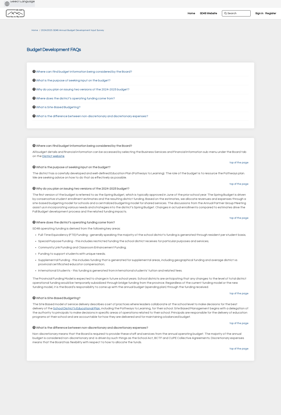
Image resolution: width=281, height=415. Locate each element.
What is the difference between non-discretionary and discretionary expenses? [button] (92, 116)
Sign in (259, 13)
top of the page (239, 162)
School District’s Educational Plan (76, 308)
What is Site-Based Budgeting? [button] (58, 107)
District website (53, 156)
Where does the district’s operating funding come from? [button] (75, 98)
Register (270, 13)
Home (35, 30)
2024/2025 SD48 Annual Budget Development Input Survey (72, 30)
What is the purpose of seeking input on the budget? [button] (73, 80)
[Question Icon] (34, 71)
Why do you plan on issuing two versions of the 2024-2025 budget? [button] (82, 89)
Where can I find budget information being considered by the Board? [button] (84, 71)
